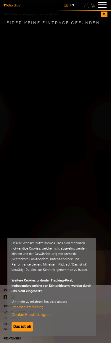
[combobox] (52, 14)
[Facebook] (5, 297)
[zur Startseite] (12, 5)
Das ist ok (22, 326)
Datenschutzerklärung (27, 307)
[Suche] (104, 14)
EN (72, 5)
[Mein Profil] (86, 5)
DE (66, 5)
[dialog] (51, 287)
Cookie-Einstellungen (31, 314)
